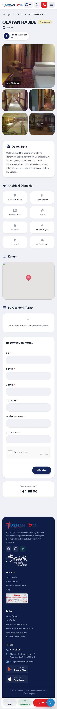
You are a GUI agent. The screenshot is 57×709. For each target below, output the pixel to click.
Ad (8, 353)
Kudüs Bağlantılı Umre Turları (19, 628)
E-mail (10, 385)
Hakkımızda (11, 577)
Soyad (10, 369)
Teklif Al (44, 703)
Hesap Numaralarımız (16, 585)
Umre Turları (11, 616)
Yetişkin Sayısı (15, 416)
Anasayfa (6, 14)
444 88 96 (28, 491)
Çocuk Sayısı (13, 432)
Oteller (20, 14)
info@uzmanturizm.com (19, 661)
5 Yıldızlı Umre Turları (15, 636)
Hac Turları (11, 620)
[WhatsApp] (22, 549)
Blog (8, 589)
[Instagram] (15, 549)
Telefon (11, 401)
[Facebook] (8, 549)
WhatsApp (25, 704)
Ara (9, 702)
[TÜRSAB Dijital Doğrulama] (17, 598)
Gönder (41, 470)
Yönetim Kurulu (13, 581)
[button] (28, 278)
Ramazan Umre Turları (16, 624)
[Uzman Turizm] (22, 525)
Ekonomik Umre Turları (16, 632)
